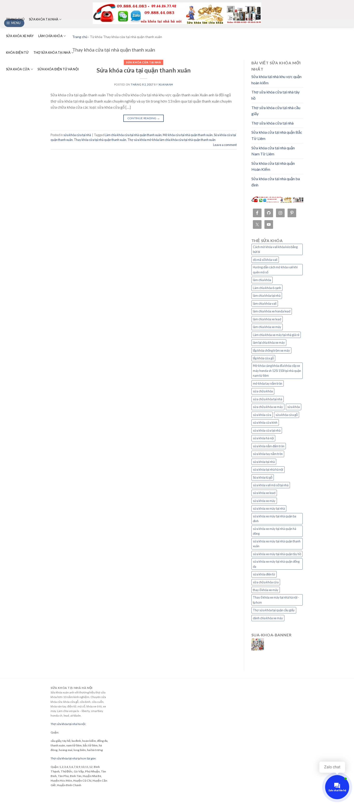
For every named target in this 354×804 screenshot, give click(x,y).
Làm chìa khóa (50, 36)
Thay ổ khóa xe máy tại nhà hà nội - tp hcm (276, 599)
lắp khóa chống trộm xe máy (271, 350)
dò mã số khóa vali (265, 260)
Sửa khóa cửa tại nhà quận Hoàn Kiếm (273, 166)
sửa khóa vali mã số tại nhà (270, 485)
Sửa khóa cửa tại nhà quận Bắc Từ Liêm (276, 135)
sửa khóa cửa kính (265, 422)
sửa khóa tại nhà (264, 462)
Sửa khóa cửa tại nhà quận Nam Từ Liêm (273, 150)
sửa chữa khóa (263, 391)
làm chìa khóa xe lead (267, 319)
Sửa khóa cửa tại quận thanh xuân (144, 70)
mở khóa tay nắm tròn (267, 383)
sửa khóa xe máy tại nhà (269, 508)
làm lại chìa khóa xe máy (269, 342)
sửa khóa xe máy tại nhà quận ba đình (274, 518)
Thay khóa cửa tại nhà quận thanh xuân (100, 140)
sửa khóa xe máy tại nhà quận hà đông (274, 531)
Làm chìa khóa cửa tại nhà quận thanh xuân (133, 135)
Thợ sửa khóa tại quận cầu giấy (274, 610)
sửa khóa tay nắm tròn (268, 454)
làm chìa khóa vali (264, 303)
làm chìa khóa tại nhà (267, 295)
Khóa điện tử (17, 52)
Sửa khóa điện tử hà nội (58, 69)
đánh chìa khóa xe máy (268, 618)
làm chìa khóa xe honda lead (271, 311)
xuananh (165, 84)
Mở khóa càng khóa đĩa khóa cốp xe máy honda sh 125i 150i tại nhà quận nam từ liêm (277, 370)
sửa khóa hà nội (263, 438)
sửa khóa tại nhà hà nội (268, 469)
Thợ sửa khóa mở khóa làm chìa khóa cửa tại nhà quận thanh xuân (171, 140)
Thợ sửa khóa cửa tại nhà (272, 123)
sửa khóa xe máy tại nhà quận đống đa (276, 564)
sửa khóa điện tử (264, 574)
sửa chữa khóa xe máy (268, 407)
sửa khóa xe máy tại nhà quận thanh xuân (277, 543)
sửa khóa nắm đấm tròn (268, 446)
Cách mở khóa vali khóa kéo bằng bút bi (275, 249)
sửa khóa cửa (262, 415)
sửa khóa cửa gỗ (286, 415)
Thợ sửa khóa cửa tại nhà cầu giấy (275, 110)
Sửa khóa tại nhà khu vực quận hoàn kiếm (276, 79)
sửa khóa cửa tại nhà (143, 62)
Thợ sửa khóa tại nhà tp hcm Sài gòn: (73, 758)
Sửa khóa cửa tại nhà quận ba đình (275, 181)
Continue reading (143, 118)
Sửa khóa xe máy (20, 36)
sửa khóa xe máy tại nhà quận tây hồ (277, 554)
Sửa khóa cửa (18, 69)
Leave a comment (225, 145)
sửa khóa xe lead (264, 493)
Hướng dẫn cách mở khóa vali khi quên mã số (275, 269)
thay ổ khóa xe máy (265, 590)
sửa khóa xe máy (264, 501)
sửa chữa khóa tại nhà (267, 399)
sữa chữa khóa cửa (266, 582)
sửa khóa (293, 407)
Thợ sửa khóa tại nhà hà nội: (68, 724)
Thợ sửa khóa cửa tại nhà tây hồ (275, 95)
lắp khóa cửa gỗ (263, 358)
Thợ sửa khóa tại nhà (52, 52)
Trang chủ (15, 19)
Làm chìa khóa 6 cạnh (267, 288)
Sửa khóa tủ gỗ (262, 477)
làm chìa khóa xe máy (267, 327)
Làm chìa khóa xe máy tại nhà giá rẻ (276, 335)
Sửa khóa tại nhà (43, 19)
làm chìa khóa (262, 280)
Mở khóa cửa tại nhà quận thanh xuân (188, 135)
